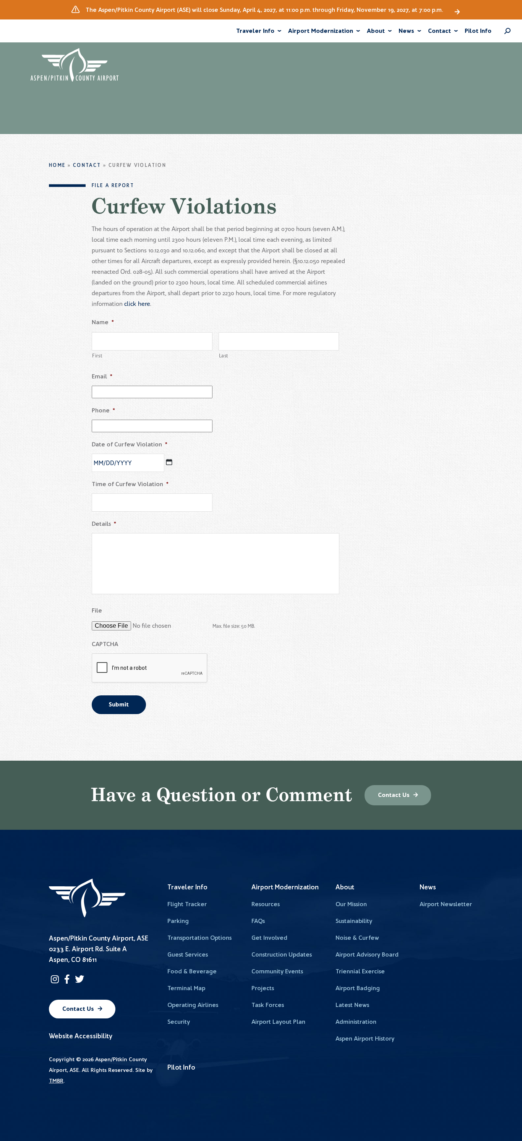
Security (178, 1021)
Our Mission (351, 904)
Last (224, 356)
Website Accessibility (80, 1036)
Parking (178, 920)
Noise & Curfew (357, 937)
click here (137, 303)
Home (57, 165)
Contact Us (394, 794)
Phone (103, 410)
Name (103, 322)
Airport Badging (358, 988)
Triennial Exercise (360, 971)
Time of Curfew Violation (130, 484)
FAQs (258, 920)
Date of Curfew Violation (129, 444)
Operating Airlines (192, 1004)
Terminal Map (186, 988)
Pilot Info (478, 30)
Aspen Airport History (365, 1038)
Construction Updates (281, 954)
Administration (356, 1021)
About (376, 30)
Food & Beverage (192, 971)
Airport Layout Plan (278, 1021)
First (97, 356)
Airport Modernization (320, 30)
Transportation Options (199, 937)
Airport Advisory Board (367, 954)
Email (102, 376)
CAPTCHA (105, 644)
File (97, 610)
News (406, 30)
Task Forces (267, 1004)
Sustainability (354, 920)
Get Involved (269, 937)
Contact (439, 30)
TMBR (56, 1080)
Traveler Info (255, 30)
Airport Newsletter (446, 904)
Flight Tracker (187, 904)
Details (104, 523)
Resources (265, 904)
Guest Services (187, 954)
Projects (262, 988)
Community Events (277, 971)
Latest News (352, 1004)
